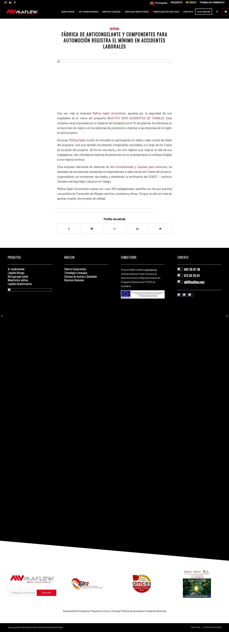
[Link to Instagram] (5, 2)
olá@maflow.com (194, 281)
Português (161, 2)
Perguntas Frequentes (90, 610)
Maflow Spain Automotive (109, 113)
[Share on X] (91, 228)
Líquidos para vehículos (152, 167)
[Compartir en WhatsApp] (114, 228)
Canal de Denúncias (156, 610)
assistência (151, 269)
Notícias (114, 29)
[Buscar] (217, 12)
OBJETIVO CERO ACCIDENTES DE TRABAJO (135, 118)
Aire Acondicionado (122, 167)
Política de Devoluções (133, 610)
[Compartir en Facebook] (68, 228)
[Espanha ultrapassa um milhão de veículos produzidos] (2, 316)
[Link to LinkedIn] (10, 2)
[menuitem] (158, 3)
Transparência (70, 610)
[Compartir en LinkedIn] (137, 228)
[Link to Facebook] (14, 2)
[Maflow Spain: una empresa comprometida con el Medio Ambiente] (226, 316)
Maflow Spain (77, 140)
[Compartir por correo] (160, 228)
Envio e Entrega (111, 610)
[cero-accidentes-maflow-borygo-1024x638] (114, 83)
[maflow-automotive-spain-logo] (22, 12)
